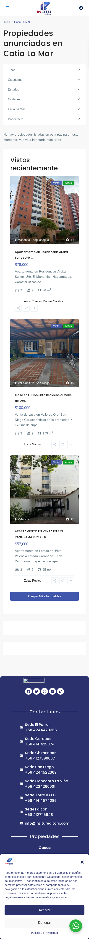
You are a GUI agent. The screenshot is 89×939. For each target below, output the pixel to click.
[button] (82, 861)
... (43, 282)
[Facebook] (28, 691)
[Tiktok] (60, 691)
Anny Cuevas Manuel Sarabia (43, 301)
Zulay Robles (32, 580)
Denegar (44, 922)
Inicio (6, 22)
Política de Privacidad (44, 932)
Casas (45, 847)
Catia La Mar (16, 109)
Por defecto (15, 119)
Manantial (24, 240)
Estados (13, 89)
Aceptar (44, 910)
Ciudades (14, 99)
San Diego (43, 383)
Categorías (15, 79)
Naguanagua (40, 240)
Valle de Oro (26, 383)
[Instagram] (44, 691)
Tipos (11, 70)
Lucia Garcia (32, 444)
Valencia (23, 519)
